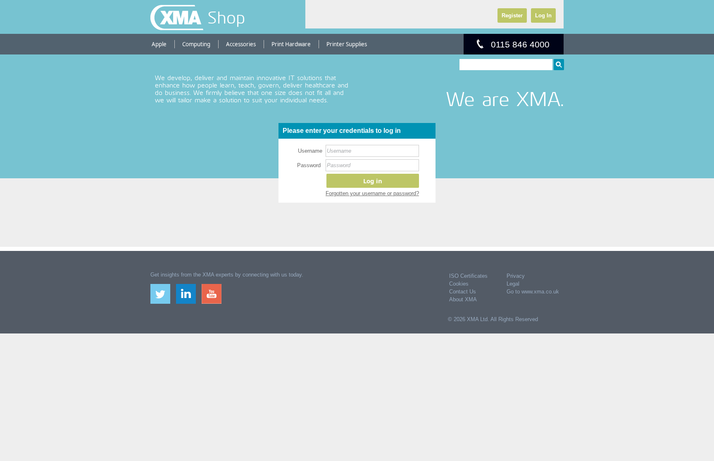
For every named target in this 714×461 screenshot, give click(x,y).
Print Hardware (291, 44)
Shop (226, 17)
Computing (196, 44)
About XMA (463, 299)
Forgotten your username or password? (372, 193)
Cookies (459, 284)
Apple (159, 44)
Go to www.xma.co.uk (533, 291)
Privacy (516, 276)
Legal (513, 284)
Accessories (241, 44)
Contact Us (462, 291)
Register (512, 15)
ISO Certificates (468, 276)
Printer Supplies (346, 44)
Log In (543, 15)
